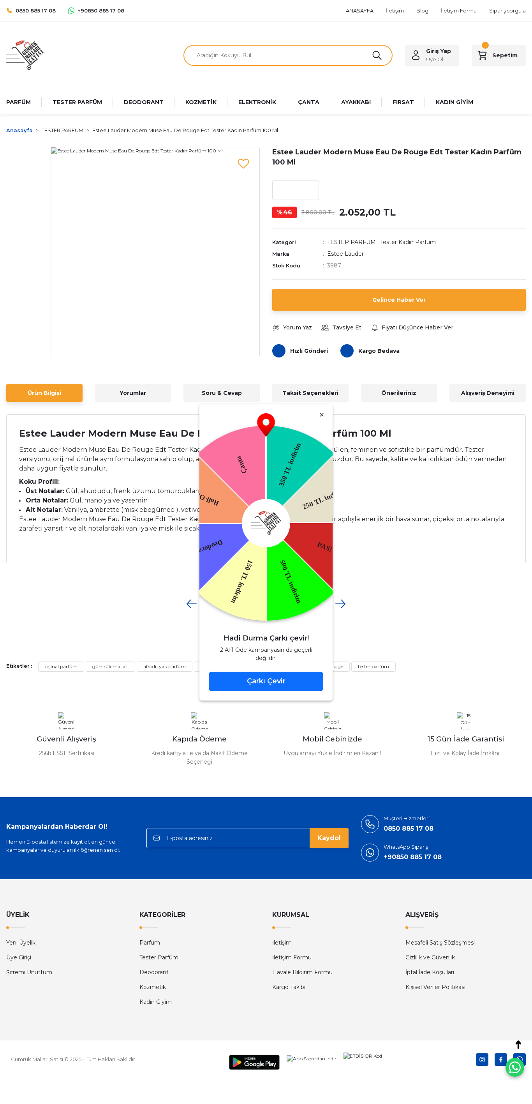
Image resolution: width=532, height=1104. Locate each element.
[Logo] (25, 55)
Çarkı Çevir (266, 681)
